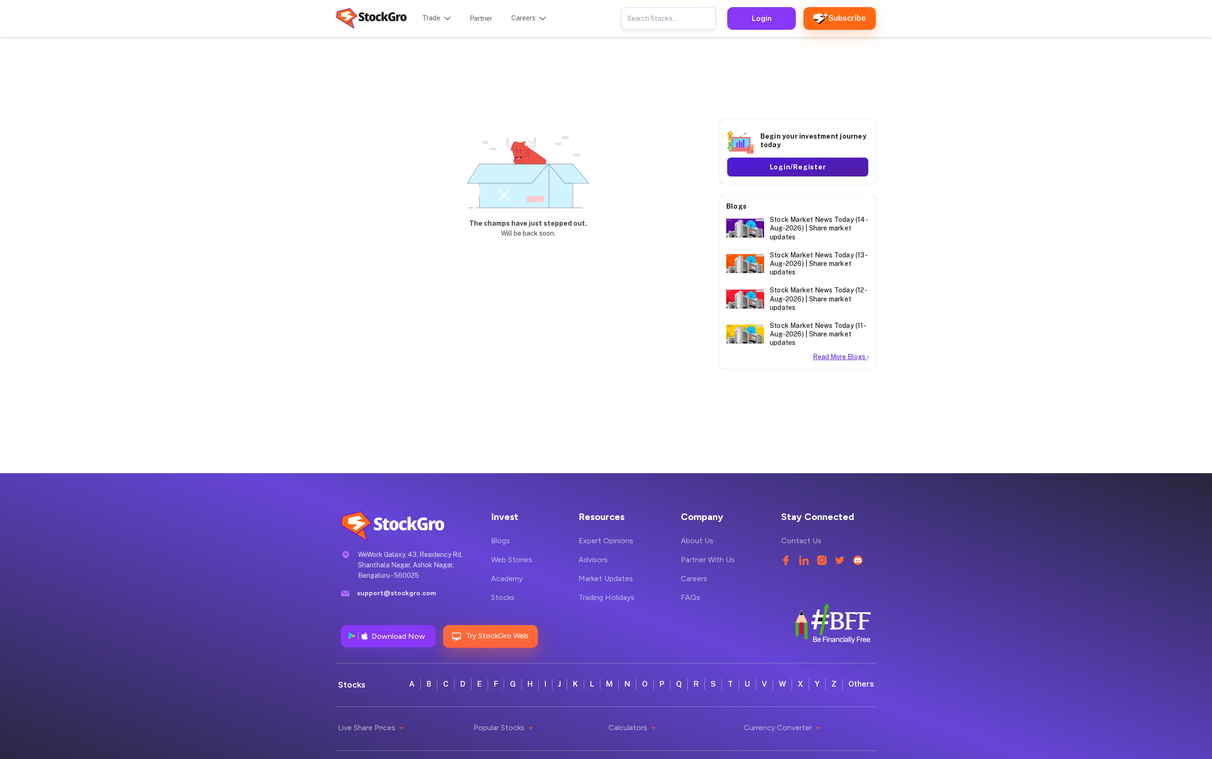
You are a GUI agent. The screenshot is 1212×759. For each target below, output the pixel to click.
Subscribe (847, 18)
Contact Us (801, 540)
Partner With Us (708, 559)
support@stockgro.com (396, 593)
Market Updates (606, 578)
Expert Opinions (606, 540)
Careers (694, 578)
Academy (507, 578)
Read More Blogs (840, 357)
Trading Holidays (606, 597)
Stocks (503, 597)
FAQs (690, 597)
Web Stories (511, 559)
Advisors (593, 559)
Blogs (500, 540)
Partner (481, 18)
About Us (697, 540)
